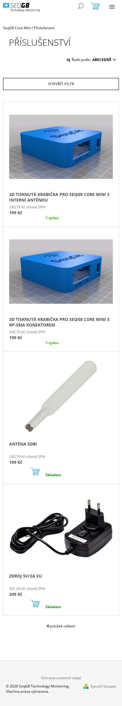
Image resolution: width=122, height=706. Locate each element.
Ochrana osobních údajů (61, 677)
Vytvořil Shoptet (103, 686)
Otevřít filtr (61, 83)
